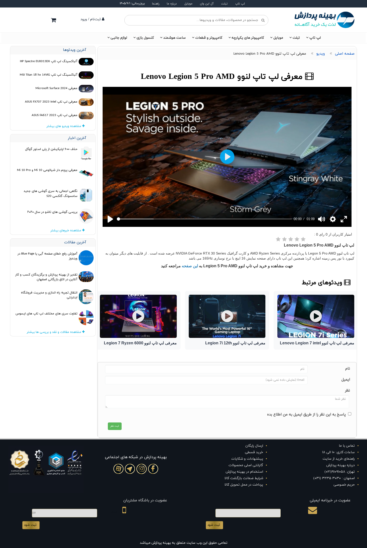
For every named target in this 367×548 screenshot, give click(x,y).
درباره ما (172, 4)
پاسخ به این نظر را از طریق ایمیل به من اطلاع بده (306, 414)
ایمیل (346, 379)
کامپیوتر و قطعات (208, 37)
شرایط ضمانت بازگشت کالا (243, 478)
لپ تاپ (240, 4)
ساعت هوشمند (174, 37)
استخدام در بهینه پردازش (244, 471)
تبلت (224, 4)
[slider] (204, 219)
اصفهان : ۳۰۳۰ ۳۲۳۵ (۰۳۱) (334, 478)
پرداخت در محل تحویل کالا (243, 484)
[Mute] (321, 219)
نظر (347, 390)
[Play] (110, 219)
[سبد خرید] (53, 20)
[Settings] (333, 219)
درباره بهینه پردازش (340, 465)
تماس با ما (347, 445)
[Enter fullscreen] (344, 219)
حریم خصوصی (344, 484)
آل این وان (207, 4)
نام (347, 368)
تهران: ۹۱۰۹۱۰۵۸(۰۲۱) (340, 471)
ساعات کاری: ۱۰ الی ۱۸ (338, 452)
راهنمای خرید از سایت (339, 458)
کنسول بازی (145, 37)
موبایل (188, 4)
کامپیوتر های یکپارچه (248, 37)
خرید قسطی (254, 452)
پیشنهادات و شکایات (247, 458)
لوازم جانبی (119, 37)
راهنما (155, 4)
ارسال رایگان (254, 445)
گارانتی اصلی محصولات (245, 465)
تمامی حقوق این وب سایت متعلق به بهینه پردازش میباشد (183, 543)
